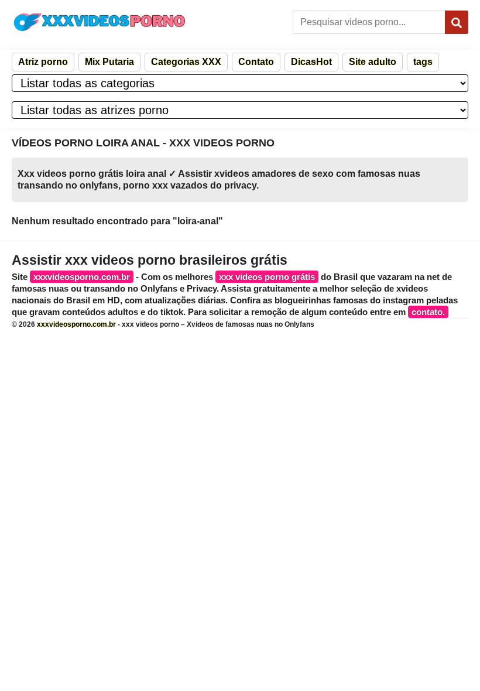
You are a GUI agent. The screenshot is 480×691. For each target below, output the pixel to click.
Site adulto (372, 62)
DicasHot (311, 62)
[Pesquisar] (456, 22)
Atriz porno (43, 62)
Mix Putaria (109, 62)
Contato (256, 62)
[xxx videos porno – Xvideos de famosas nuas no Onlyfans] (99, 22)
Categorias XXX (186, 62)
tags (423, 62)
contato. (428, 312)
